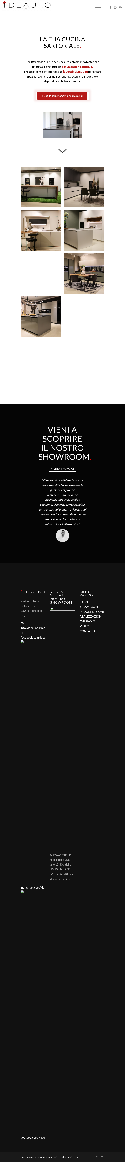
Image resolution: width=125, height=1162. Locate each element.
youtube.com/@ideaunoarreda (40, 1137)
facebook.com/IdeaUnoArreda (40, 637)
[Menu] (96, 7)
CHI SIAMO (87, 621)
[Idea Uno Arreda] (26, 7)
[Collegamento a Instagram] (115, 7)
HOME (84, 602)
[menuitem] (96, 7)
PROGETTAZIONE (92, 611)
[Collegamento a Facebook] (110, 7)
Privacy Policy (60, 1157)
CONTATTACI (89, 631)
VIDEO (84, 626)
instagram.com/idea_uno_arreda (41, 887)
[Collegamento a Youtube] (120, 7)
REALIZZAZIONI (91, 616)
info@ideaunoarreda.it (35, 628)
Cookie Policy (72, 1157)
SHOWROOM (89, 606)
